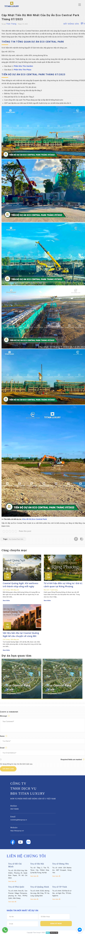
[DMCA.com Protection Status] (52, 932)
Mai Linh (46, 590)
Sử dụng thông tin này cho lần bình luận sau (16, 764)
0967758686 (14, 809)
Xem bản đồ (12, 881)
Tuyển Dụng (54, 590)
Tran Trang (11, 24)
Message (3, 716)
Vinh (19, 693)
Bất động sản (71, 24)
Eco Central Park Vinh (16, 539)
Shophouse (11, 693)
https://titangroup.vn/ (17, 830)
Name (2, 736)
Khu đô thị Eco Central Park (34, 519)
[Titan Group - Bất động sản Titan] (11, 4)
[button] (80, 678)
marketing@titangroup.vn (18, 820)
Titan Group (36, 932)
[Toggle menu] (79, 5)
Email (2, 748)
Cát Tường (6, 590)
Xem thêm (6, 600)
